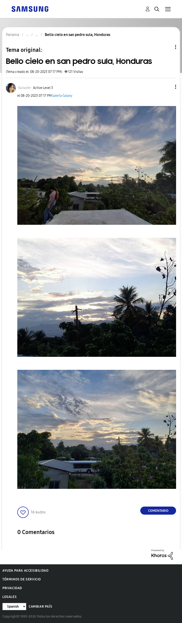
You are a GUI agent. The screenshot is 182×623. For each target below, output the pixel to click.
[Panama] (29, 8)
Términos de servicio (21, 579)
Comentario (158, 511)
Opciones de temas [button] (167, 47)
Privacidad (12, 588)
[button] (167, 86)
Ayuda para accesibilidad (25, 571)
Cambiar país (40, 607)
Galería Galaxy (62, 96)
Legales (9, 597)
